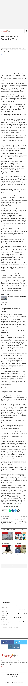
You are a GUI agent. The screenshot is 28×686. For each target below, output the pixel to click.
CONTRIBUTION (11, 676)
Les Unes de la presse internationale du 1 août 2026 (14, 613)
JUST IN (16, 674)
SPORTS (18, 676)
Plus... (2, 666)
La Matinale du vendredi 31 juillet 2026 (11, 617)
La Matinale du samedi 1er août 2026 (16, 296)
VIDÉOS (12, 674)
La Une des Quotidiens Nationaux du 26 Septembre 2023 (21, 520)
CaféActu (5, 533)
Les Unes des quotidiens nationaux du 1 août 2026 (13, 609)
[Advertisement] (14, 15)
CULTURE (21, 674)
